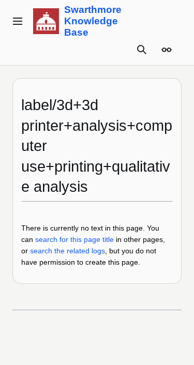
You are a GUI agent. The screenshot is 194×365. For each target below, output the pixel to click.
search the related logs (67, 251)
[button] (17, 21)
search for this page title (74, 239)
